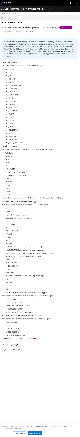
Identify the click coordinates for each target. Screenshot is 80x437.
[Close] (77, 426)
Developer (30, 31)
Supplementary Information (26, 338)
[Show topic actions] (77, 22)
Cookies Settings (19, 433)
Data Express (9, 31)
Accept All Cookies (34, 433)
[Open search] (71, 2)
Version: (3, 28)
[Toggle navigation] (77, 2)
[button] (40, 17)
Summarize (68, 28)
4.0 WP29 (20, 31)
